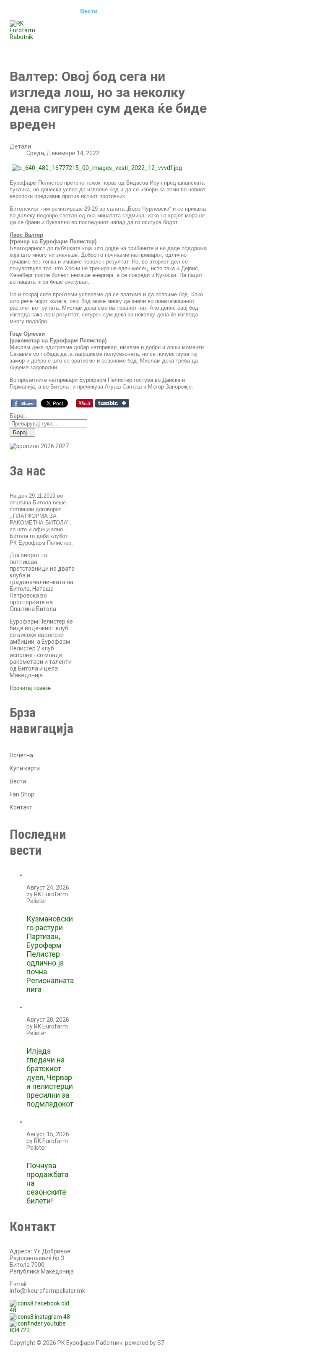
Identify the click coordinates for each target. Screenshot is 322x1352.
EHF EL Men (127, 11)
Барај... (19, 415)
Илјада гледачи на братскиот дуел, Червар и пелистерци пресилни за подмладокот (49, 1077)
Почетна (28, 11)
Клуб (60, 11)
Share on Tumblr (112, 403)
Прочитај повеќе (30, 688)
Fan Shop (22, 794)
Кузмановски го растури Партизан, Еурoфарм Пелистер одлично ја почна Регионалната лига (50, 954)
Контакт (111, 47)
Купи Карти (32, 47)
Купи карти (25, 768)
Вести (89, 11)
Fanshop (75, 47)
